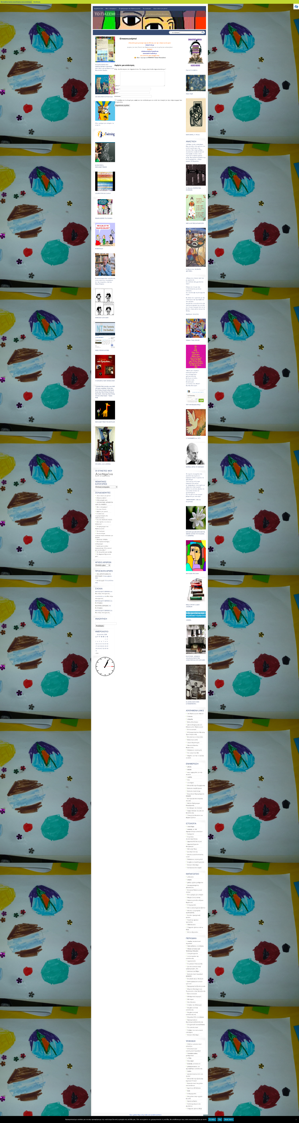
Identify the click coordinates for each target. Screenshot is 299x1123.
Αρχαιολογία (191, 961)
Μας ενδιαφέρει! (111, 8)
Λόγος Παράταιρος (193, 742)
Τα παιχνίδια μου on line (104, 552)
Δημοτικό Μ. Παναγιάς (194, 841)
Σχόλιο (117, 86)
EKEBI (189, 769)
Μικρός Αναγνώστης (193, 897)
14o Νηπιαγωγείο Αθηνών (195, 713)
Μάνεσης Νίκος (192, 849)
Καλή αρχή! (100, 580)
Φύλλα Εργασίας (192, 932)
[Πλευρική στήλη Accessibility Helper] (296, 6)
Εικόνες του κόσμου (100, 476)
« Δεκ (97, 653)
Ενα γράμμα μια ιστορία (195, 895)
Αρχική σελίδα (98, 8)
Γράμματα (190, 834)
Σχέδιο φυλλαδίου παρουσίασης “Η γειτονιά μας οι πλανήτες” (103, 548)
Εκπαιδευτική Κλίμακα (194, 788)
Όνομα (117, 89)
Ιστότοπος (117, 96)
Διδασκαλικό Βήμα (193, 971)
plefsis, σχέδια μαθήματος (195, 882)
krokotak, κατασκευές (194, 1064)
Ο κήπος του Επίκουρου (194, 1005)
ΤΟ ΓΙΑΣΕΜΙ (104, 14)
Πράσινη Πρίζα (192, 1101)
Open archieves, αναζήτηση (195, 946)
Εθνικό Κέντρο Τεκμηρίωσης (196, 785)
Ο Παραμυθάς (191, 1093)
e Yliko (189, 1058)
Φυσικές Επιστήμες (193, 865)
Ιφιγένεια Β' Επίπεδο (194, 1088)
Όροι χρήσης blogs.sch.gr (137, 1115)
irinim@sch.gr (150, 45)
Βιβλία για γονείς (102, 511)
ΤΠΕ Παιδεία (191, 924)
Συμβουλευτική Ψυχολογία (195, 862)
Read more (229, 1119)
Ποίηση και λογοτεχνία (194, 750)
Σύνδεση (36, 2)
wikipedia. (190, 719)
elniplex (189, 880)
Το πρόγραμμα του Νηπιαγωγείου (129, 8)
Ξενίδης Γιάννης (192, 852)
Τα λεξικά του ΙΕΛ (193, 753)
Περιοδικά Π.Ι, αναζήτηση (195, 1017)
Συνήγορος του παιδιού (194, 808)
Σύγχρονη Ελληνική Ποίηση (196, 1024)
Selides (189, 1071)
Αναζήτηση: (175, 32)
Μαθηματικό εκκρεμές (194, 996)
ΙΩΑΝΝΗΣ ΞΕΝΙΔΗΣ (101, 606)
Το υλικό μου (147, 8)
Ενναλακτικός (191, 729)
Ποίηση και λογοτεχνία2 (195, 859)
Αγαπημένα (104, 473)
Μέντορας (190, 999)
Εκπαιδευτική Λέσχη (193, 791)
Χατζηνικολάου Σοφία (194, 867)
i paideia (189, 777)
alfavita (189, 767)
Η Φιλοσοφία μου (102, 500)
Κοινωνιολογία (192, 994)
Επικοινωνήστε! (102, 498)
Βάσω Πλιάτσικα (192, 722)
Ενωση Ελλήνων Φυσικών (195, 979)
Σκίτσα (108, 476)
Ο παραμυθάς (191, 905)
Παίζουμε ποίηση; (102, 539)
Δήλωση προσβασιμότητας (153, 1115)
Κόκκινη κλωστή (192, 740)
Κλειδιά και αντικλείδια (195, 737)
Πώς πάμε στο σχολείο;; (102, 593)
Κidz (188, 1091)
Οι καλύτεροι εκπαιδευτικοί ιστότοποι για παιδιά (104, 535)
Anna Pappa (190, 826)
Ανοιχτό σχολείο (192, 953)
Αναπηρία (190, 783)
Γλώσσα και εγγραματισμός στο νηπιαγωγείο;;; (101, 515)
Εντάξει (212, 1119)
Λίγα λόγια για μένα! (160, 8)
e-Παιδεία (190, 877)
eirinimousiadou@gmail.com (149, 51)
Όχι (220, 1119)
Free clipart (190, 1061)
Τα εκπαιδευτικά (192, 1027)
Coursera (189, 716)
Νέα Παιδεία (191, 1002)
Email (116, 93)
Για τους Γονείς (101, 509)
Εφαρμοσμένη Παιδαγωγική (196, 986)
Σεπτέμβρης (99, 603)
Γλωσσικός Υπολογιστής (195, 964)
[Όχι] (296, 1119)
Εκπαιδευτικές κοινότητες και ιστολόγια (16, 2)
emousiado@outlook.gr (150, 53)
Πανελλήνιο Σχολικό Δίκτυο (196, 908)
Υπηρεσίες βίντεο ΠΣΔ (194, 1108)
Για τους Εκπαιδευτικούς (104, 519)
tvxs (188, 780)
